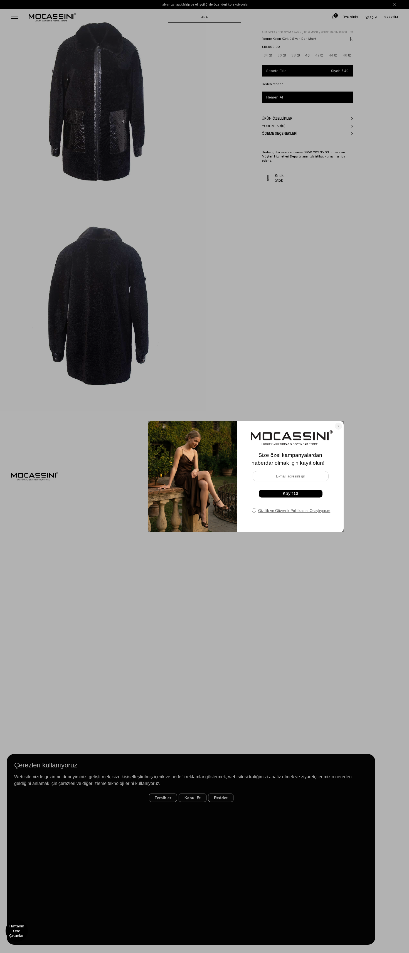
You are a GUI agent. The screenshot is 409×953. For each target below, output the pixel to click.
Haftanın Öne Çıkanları (16, 931)
